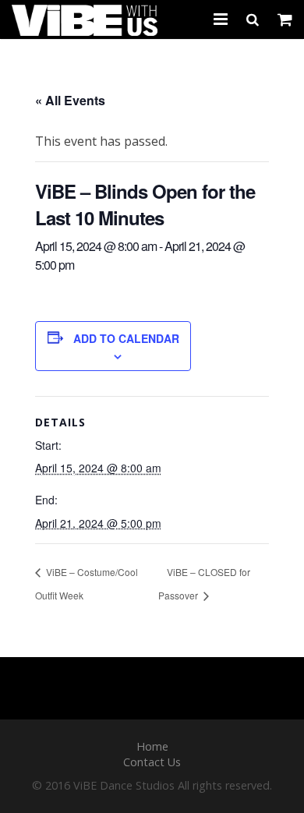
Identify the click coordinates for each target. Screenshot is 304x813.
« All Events (70, 100)
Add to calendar (126, 338)
